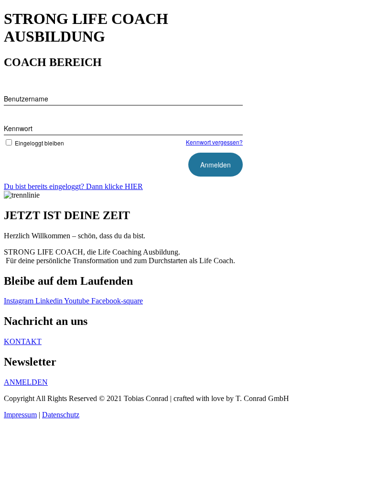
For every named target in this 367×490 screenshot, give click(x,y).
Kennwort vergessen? (214, 142)
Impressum (20, 415)
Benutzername (26, 98)
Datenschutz (60, 415)
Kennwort (18, 128)
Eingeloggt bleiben (39, 143)
